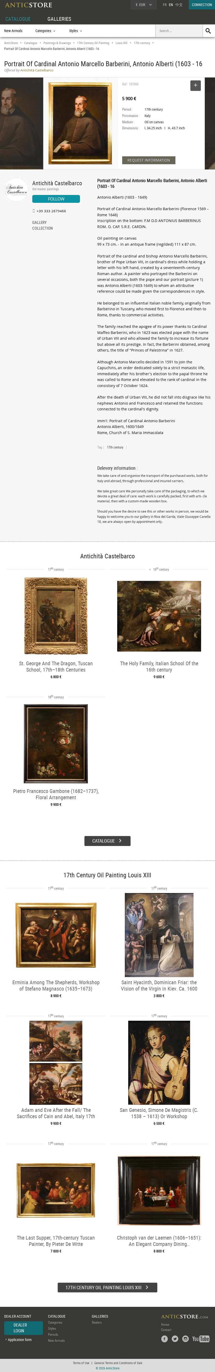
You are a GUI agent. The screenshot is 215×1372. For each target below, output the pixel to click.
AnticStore (11, 43)
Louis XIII (121, 43)
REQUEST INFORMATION (148, 160)
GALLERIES (59, 18)
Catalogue (30, 43)
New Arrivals (13, 30)
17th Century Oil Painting (93, 43)
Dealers (97, 1322)
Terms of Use (81, 1363)
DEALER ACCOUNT (17, 1316)
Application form (20, 1339)
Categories (55, 1322)
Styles (52, 1328)
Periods (53, 1334)
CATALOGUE (18, 18)
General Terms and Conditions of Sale (118, 1363)
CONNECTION (202, 4)
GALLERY (39, 223)
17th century (142, 43)
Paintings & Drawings (57, 43)
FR (164, 4)
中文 (179, 4)
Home (165, 1324)
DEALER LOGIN (20, 1328)
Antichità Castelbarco (57, 183)
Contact (166, 1329)
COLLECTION (42, 228)
